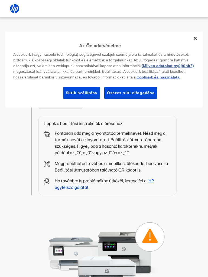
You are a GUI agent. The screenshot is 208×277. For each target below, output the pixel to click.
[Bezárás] (195, 38)
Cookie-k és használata (158, 77)
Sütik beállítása (81, 93)
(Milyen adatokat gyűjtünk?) (168, 66)
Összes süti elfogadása (130, 93)
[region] (104, 69)
